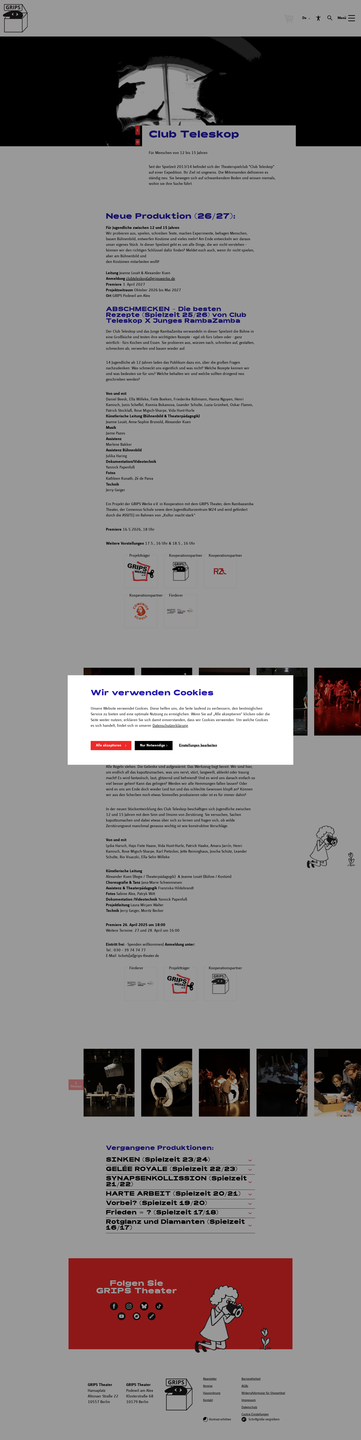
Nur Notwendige (152, 745)
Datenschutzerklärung (170, 725)
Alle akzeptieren (108, 745)
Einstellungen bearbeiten (198, 745)
